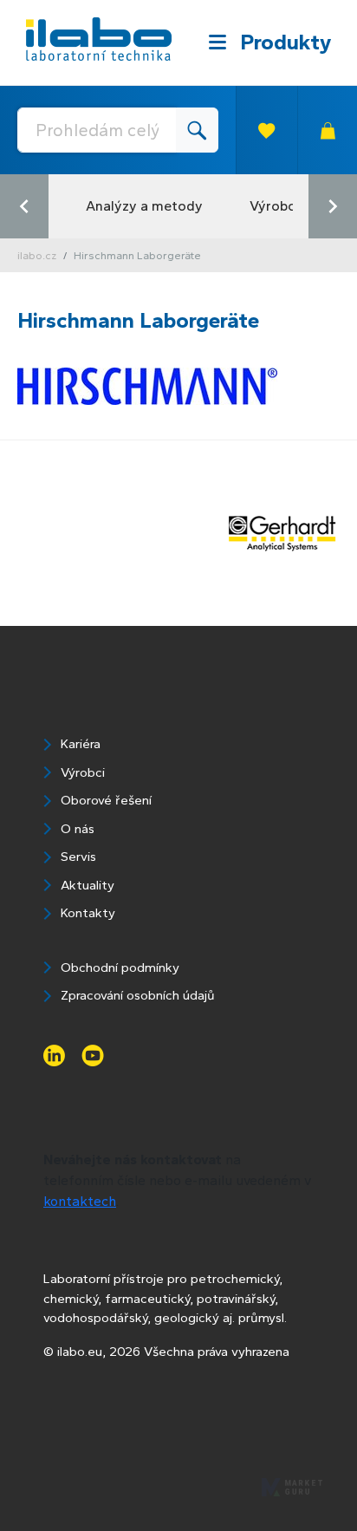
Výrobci (274, 206)
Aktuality (87, 885)
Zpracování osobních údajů (138, 995)
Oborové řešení (106, 800)
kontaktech (79, 1201)
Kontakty (88, 913)
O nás (77, 829)
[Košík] (327, 130)
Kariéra (81, 744)
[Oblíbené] (266, 130)
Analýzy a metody (144, 206)
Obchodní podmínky (120, 967)
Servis (78, 856)
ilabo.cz (36, 255)
